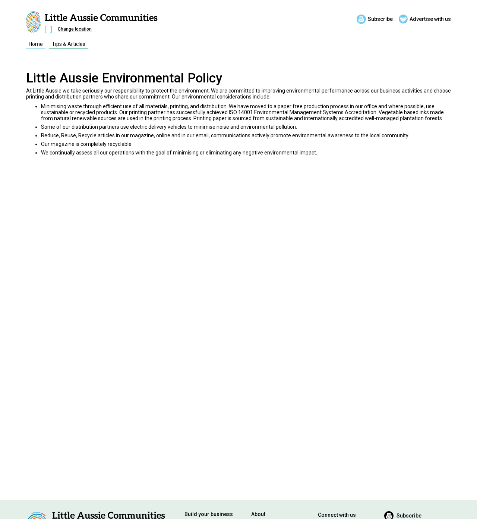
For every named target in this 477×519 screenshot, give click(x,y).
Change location (75, 29)
